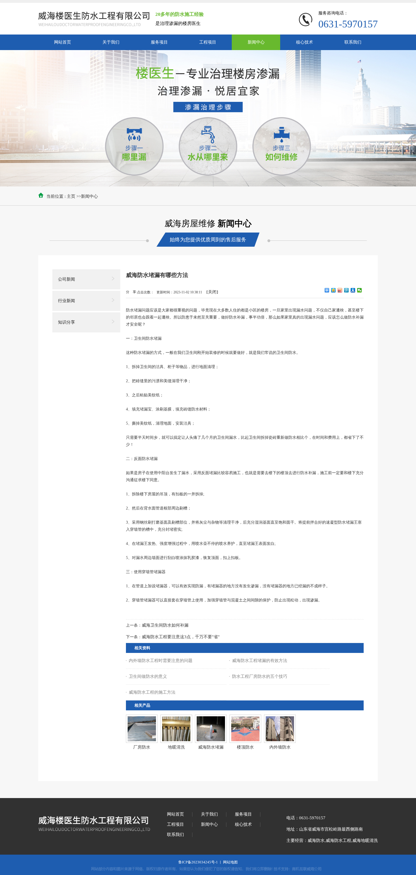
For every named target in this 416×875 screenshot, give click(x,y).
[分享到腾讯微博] (346, 290)
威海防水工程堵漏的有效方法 (259, 660)
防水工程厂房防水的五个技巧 (259, 676)
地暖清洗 (176, 747)
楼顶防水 (245, 747)
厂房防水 (141, 747)
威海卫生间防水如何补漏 (165, 625)
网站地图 (230, 862)
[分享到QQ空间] (333, 290)
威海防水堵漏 (211, 747)
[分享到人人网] (353, 290)
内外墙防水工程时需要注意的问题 (160, 660)
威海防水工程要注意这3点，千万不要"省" (181, 637)
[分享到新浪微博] (340, 290)
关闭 (212, 292)
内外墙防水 (280, 747)
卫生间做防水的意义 (148, 676)
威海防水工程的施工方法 (152, 692)
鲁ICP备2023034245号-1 (198, 862)
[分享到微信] (359, 290)
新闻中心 (89, 196)
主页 (71, 196)
